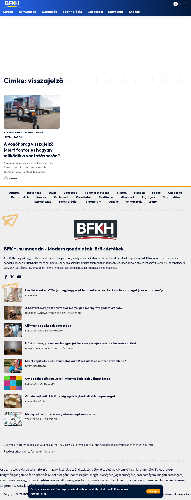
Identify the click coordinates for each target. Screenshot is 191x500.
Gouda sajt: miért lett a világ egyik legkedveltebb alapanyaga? (70, 396)
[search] (167, 4)
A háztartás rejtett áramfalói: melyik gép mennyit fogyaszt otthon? (73, 308)
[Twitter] (12, 277)
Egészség (31, 295)
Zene (70, 348)
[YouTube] (19, 277)
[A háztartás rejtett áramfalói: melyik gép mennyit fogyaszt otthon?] (13, 313)
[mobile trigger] (184, 3)
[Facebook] (6, 277)
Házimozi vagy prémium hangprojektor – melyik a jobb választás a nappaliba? (80, 343)
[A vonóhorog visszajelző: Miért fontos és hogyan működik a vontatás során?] (32, 112)
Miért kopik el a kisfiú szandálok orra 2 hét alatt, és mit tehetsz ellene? (75, 361)
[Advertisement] (95, 44)
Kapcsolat (183, 494)
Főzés (42, 401)
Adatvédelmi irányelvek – (164, 494)
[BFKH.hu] (12, 4)
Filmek (29, 348)
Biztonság (12, 132)
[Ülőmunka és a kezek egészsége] (13, 330)
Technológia (33, 132)
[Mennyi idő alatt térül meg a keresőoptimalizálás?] (13, 419)
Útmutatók (14, 137)
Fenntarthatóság (36, 313)
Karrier (43, 330)
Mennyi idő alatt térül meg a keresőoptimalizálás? (60, 414)
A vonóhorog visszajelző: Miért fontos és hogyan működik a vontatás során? (32, 149)
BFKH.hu (13, 178)
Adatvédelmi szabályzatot (88, 489)
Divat (28, 366)
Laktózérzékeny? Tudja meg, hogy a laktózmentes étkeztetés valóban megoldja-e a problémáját (95, 290)
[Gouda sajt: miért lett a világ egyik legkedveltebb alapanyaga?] (13, 401)
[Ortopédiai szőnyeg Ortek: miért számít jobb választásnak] (13, 383)
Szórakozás (42, 348)
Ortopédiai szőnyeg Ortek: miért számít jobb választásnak (67, 378)
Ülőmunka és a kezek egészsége (48, 325)
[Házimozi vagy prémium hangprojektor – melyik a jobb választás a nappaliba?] (13, 348)
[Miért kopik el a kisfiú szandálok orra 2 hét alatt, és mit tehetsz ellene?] (13, 366)
